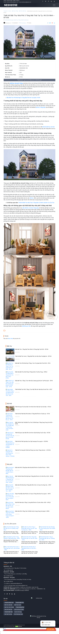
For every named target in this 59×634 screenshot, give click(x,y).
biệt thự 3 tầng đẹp (40, 107)
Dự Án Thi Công (18, 611)
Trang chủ (6, 11)
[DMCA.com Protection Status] (18, 626)
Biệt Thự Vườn (18, 604)
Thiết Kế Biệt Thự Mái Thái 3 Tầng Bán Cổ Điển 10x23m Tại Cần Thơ (36, 202)
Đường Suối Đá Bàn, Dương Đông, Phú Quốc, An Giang (19, 579)
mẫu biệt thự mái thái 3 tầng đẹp (30, 208)
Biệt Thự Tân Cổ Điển (9, 607)
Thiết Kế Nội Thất (8, 611)
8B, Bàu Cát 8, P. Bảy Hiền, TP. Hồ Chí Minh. (16, 568)
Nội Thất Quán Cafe (18, 614)
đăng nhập (10, 338)
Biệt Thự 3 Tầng (15, 11)
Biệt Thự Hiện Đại (22, 11)
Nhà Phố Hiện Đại (8, 609)
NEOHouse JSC (26, 326)
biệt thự (32, 198)
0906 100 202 (10, 570)
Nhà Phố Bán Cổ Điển (19, 609)
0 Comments (23, 22)
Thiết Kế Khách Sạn (9, 602)
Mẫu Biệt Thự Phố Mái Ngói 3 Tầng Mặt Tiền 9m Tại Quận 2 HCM (23, 97)
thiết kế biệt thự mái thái (48, 126)
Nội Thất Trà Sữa (8, 614)
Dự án (9, 11)
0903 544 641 (10, 575)
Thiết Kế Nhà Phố (20, 607)
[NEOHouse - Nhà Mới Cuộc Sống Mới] (11, 5)
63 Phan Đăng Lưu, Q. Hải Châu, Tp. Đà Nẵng (17, 573)
